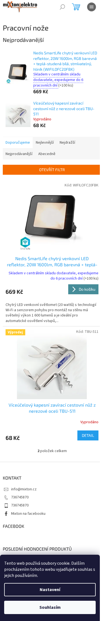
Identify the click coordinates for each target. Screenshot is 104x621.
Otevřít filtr (52, 169)
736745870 (20, 497)
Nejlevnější (45, 142)
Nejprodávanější (19, 154)
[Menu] (91, 6)
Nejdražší (67, 142)
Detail (88, 435)
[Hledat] (62, 6)
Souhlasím (50, 607)
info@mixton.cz (24, 489)
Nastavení (50, 590)
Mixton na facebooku (28, 513)
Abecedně (46, 154)
